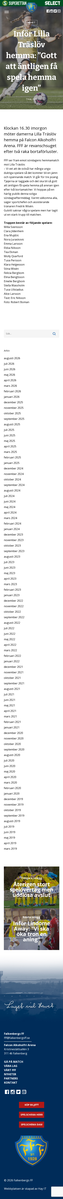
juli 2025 (9, 430)
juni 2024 (9, 501)
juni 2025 (9, 435)
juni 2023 (9, 567)
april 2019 (10, 843)
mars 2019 (10, 848)
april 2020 (10, 777)
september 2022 (14, 617)
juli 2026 (9, 364)
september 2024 (14, 485)
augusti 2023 (12, 556)
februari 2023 (12, 589)
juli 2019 (9, 826)
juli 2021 (9, 694)
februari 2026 (12, 391)
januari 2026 (11, 397)
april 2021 (10, 711)
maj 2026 (9, 375)
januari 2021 (11, 727)
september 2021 (14, 683)
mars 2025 (10, 452)
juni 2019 (9, 832)
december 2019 (13, 799)
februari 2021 (12, 722)
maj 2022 (9, 639)
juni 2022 (9, 634)
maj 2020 (9, 771)
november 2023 (14, 540)
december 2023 (13, 534)
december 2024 (13, 468)
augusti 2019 (12, 821)
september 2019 (14, 815)
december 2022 (13, 601)
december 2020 (13, 733)
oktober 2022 (12, 612)
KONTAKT (10, 1082)
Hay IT (42, 1188)
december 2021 (13, 667)
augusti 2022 (12, 623)
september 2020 (14, 749)
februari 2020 (12, 788)
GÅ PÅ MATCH (13, 1062)
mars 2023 (10, 584)
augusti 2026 (12, 358)
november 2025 (14, 408)
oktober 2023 (12, 545)
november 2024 (14, 474)
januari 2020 (11, 793)
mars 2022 (10, 650)
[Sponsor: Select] (52, 4)
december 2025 (13, 402)
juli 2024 (9, 496)
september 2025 (14, 419)
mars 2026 (10, 386)
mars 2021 (10, 716)
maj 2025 (9, 441)
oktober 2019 (12, 810)
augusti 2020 (12, 755)
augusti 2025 (12, 424)
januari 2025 (11, 463)
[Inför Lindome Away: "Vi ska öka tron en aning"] (31, 929)
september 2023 (14, 551)
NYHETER (10, 1074)
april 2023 (10, 578)
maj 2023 (9, 573)
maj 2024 (9, 507)
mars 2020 (10, 782)
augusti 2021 (12, 689)
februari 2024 (12, 523)
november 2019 (14, 804)
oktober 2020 (12, 744)
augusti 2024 (12, 490)
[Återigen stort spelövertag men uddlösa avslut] (31, 887)
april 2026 (10, 380)
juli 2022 (9, 628)
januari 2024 (11, 529)
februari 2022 (12, 656)
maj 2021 (9, 705)
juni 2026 (9, 369)
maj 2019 (9, 837)
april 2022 (10, 645)
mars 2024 (10, 518)
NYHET (31, 22)
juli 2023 (9, 562)
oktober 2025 (12, 413)
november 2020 (14, 738)
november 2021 (14, 672)
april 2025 (10, 446)
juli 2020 (9, 760)
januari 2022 (11, 661)
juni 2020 (9, 766)
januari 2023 (11, 595)
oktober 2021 (12, 678)
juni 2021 (9, 700)
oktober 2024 (12, 479)
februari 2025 (12, 457)
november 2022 (14, 606)
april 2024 (10, 512)
